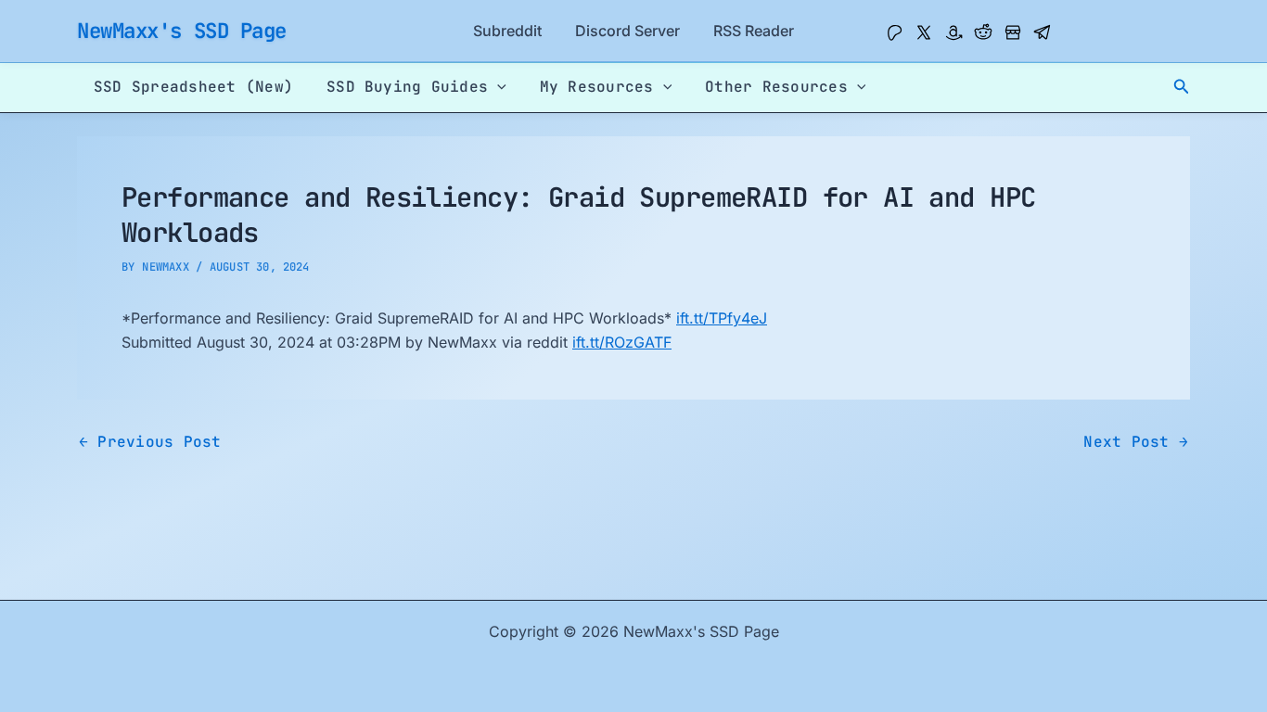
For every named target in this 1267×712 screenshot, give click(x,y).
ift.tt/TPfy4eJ (721, 318)
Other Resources (776, 86)
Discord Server (627, 30)
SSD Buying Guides (407, 86)
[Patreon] (894, 32)
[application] (497, 87)
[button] (1181, 86)
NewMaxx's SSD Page (182, 30)
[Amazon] (953, 32)
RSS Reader (753, 30)
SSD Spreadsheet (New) (193, 86)
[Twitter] (924, 32)
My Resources (597, 86)
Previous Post (150, 442)
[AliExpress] (1013, 32)
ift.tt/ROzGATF (622, 342)
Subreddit (507, 30)
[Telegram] (1042, 32)
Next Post (1135, 442)
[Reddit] (983, 32)
